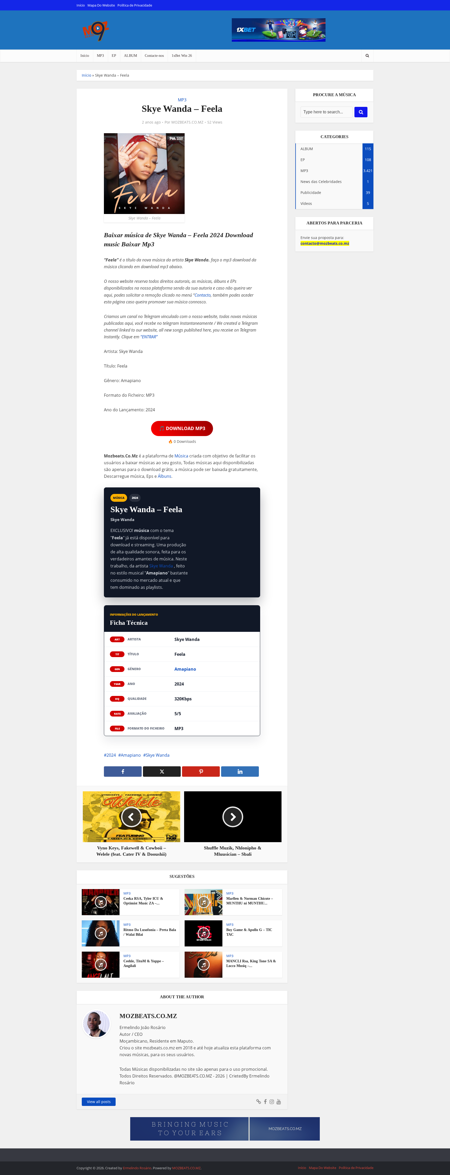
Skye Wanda (161, 566)
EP (114, 56)
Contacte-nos (154, 56)
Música (181, 456)
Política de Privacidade (134, 5)
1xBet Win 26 (182, 56)
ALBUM (130, 56)
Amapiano (185, 669)
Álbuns (164, 476)
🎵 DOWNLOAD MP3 (182, 428)
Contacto (203, 295)
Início (81, 5)
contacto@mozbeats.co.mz (325, 243)
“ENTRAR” (149, 337)
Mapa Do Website (101, 5)
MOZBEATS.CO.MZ (187, 122)
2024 (111, 755)
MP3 (100, 56)
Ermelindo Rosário (137, 1168)
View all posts (99, 1101)
